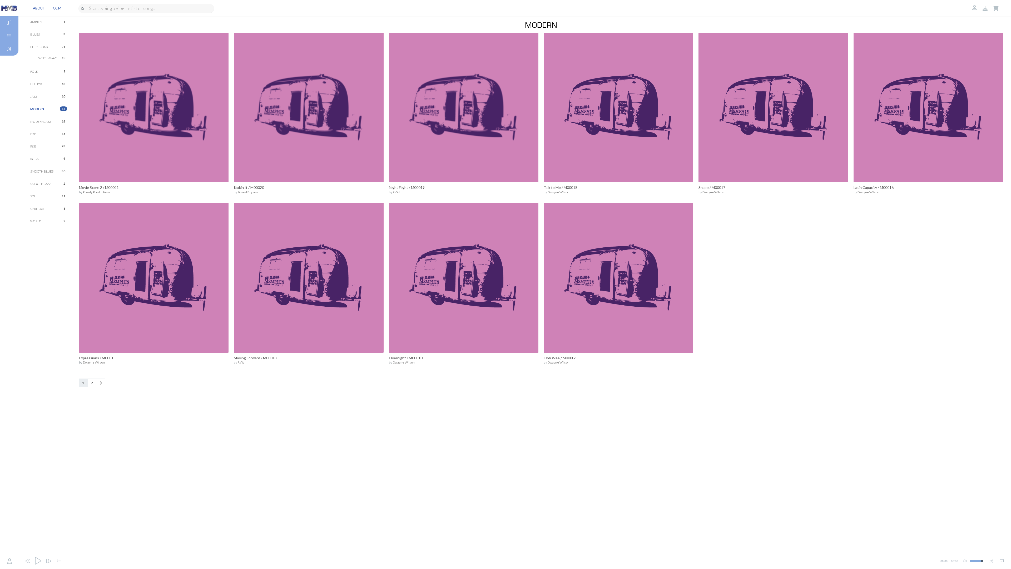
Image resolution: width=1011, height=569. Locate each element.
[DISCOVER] (9, 22)
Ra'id (396, 192)
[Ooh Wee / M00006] (618, 277)
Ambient (47, 22)
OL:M (57, 8)
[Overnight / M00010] (463, 277)
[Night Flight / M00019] (463, 107)
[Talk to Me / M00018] (618, 107)
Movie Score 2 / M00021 (99, 187)
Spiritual (47, 208)
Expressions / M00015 (97, 358)
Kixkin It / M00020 (249, 187)
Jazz (47, 96)
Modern (47, 109)
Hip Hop (47, 84)
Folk (47, 71)
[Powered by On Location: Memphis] (9, 8)
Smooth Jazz (47, 183)
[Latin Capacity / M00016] (928, 107)
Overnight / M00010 (406, 358)
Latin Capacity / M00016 (874, 187)
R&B (47, 146)
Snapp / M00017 (711, 187)
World (47, 221)
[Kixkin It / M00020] (308, 107)
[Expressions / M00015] (154, 277)
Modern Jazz (47, 121)
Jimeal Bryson (248, 192)
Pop (47, 134)
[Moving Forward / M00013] (308, 277)
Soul (47, 196)
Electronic (47, 47)
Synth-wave (51, 58)
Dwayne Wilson (558, 192)
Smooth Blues (47, 171)
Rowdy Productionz (96, 192)
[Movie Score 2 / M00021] (154, 107)
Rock (47, 158)
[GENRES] (9, 35)
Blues (47, 34)
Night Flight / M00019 (407, 187)
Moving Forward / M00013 (255, 358)
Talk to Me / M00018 (560, 187)
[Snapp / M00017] (773, 107)
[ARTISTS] (9, 49)
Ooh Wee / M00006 (560, 358)
